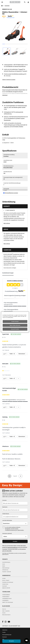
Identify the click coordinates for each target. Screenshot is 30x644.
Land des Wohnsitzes (7, 520)
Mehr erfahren (7, 223)
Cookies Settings (15, 321)
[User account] (28, 2)
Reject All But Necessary (15, 325)
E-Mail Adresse (5, 513)
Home (2, 5)
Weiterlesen (4, 95)
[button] (2, 622)
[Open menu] (2, 2)
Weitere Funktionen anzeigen (8, 79)
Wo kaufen (11, 641)
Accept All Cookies (15, 329)
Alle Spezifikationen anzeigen (11, 192)
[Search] (25, 2)
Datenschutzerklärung (12, 547)
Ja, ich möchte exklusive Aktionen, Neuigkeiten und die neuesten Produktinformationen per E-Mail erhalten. (14, 529)
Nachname (4, 507)
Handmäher (7, 5)
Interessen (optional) (7, 533)
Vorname (4, 500)
